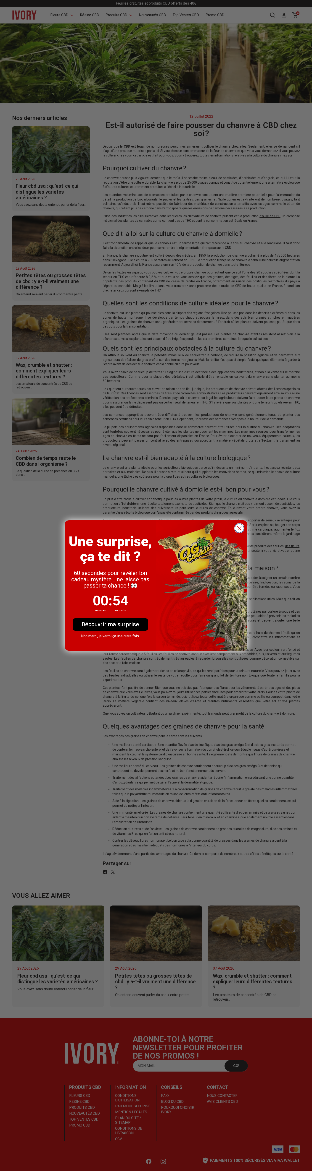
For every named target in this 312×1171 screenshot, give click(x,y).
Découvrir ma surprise (110, 624)
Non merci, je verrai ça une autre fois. (110, 636)
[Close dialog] (239, 528)
